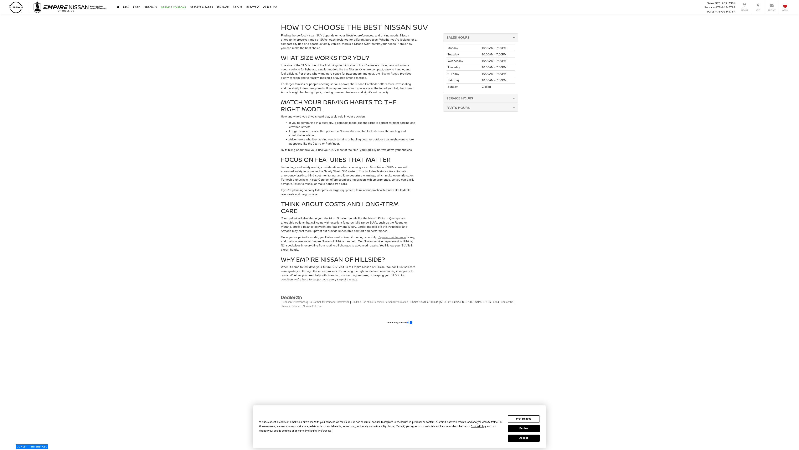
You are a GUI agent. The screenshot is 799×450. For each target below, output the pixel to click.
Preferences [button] (324, 430)
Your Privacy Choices (397, 322)
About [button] (237, 7)
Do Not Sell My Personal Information (329, 302)
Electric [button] (252, 7)
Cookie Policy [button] (478, 426)
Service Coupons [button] (173, 7)
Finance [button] (223, 7)
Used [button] (136, 7)
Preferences (523, 418)
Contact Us (507, 302)
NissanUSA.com (312, 306)
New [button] (126, 7)
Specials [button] (150, 7)
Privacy (286, 306)
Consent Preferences (32, 446)
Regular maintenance (392, 237)
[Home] (117, 7)
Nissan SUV (314, 35)
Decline (523, 428)
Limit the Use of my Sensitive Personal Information (379, 302)
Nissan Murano (350, 131)
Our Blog (270, 7)
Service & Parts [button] (201, 7)
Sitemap (296, 306)
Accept (523, 437)
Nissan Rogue (390, 73)
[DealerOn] (291, 297)
